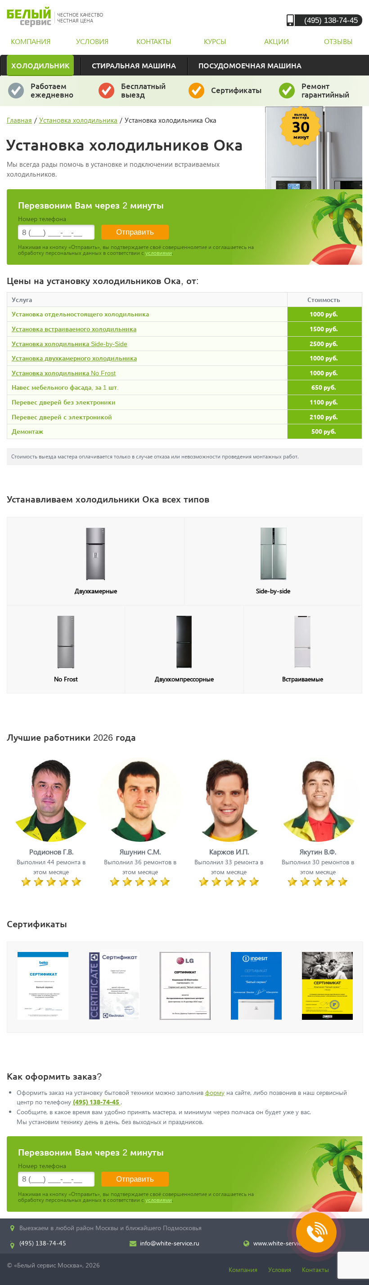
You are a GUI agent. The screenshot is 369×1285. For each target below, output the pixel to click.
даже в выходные (55, 94)
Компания (243, 1269)
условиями (158, 252)
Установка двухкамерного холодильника (74, 358)
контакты (153, 41)
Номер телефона (42, 218)
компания (30, 41)
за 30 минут (143, 94)
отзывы (338, 41)
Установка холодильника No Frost (64, 373)
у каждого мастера (236, 94)
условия (92, 41)
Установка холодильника (78, 120)
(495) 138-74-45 (331, 20)
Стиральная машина (134, 65)
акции (276, 41)
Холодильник (40, 65)
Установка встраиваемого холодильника (74, 329)
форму (215, 1092)
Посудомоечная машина (250, 65)
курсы (215, 41)
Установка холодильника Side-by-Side (69, 343)
